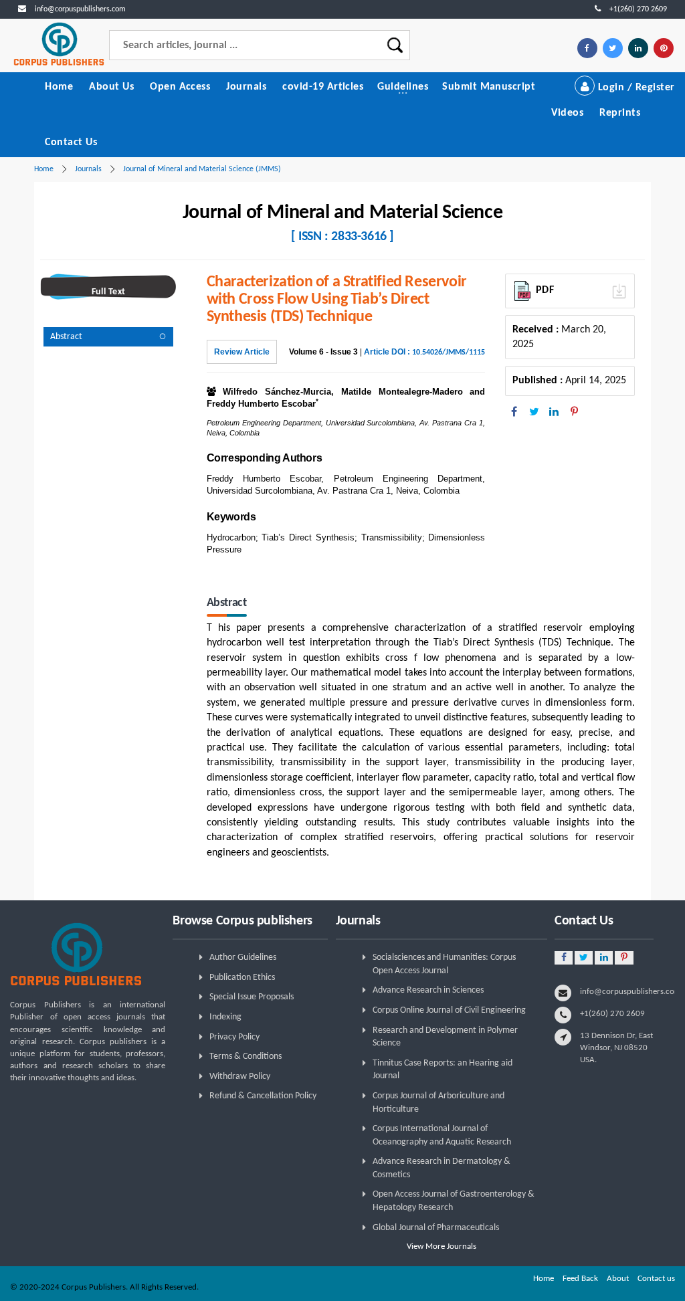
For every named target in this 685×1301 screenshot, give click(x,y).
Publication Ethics (242, 978)
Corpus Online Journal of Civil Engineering (449, 1010)
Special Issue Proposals (251, 997)
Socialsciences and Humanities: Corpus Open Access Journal (444, 964)
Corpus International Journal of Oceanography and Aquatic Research (442, 1135)
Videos (567, 113)
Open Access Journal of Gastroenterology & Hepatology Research (453, 1201)
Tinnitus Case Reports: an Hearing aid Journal (442, 1070)
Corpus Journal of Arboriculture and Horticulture (438, 1102)
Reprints (619, 113)
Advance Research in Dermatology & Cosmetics (441, 1168)
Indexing (225, 1017)
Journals (246, 87)
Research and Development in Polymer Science (445, 1037)
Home (59, 87)
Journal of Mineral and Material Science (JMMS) (202, 169)
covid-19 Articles (322, 87)
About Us (111, 87)
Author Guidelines (242, 958)
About (618, 1278)
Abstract (66, 337)
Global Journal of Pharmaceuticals (436, 1228)
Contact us (656, 1278)
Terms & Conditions (245, 1057)
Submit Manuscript (488, 87)
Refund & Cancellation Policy (262, 1096)
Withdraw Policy (239, 1077)
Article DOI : (424, 352)
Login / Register (634, 87)
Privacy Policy (234, 1037)
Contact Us (71, 142)
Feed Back (580, 1278)
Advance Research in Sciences (428, 990)
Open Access (180, 87)
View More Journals (441, 1246)
